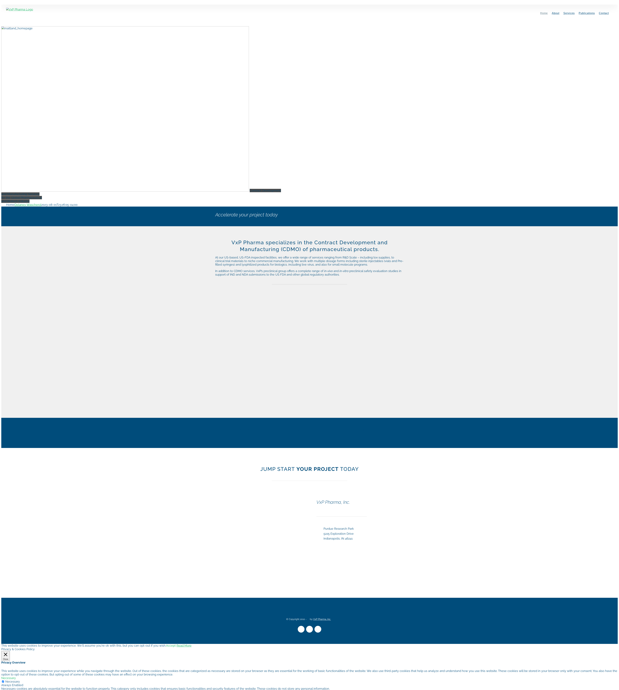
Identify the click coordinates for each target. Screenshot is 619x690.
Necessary (12, 681)
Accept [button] (171, 645)
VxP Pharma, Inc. (322, 619)
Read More (184, 645)
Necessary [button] (8, 678)
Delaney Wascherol (28, 204)
